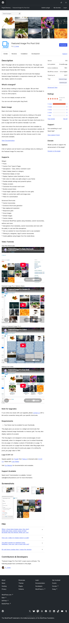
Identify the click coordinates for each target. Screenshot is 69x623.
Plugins (21, 586)
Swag (54, 589)
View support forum (54, 135)
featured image (63, 79)
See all (65, 119)
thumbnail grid (63, 82)
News (3, 583)
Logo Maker (15, 461)
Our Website (8, 465)
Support (64, 54)
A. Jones (16, 46)
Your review (51, 119)
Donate (55, 586)
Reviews (14, 54)
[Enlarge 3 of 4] (42, 489)
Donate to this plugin (54, 151)
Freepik (16, 459)
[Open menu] (66, 2)
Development (35, 54)
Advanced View (52, 87)
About (3, 580)
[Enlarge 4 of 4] (42, 498)
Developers (38, 586)
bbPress (5, 600)
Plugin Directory (6, 7)
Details (5, 54)
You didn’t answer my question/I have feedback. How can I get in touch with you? (15, 543)
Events (54, 583)
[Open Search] (61, 2)
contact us (36, 413)
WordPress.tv (40, 589)
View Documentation (8, 140)
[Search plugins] (19, 13)
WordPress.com (7, 595)
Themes (21, 583)
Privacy (4, 589)
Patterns (21, 589)
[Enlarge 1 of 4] (13, 489)
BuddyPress (6, 603)
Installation (24, 54)
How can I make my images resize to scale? (15, 538)
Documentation (40, 583)
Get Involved (56, 580)
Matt (4, 597)
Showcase (22, 580)
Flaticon (24, 459)
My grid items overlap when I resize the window (16, 549)
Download (63, 45)
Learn (37, 580)
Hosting (4, 586)
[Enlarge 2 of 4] (27, 489)
